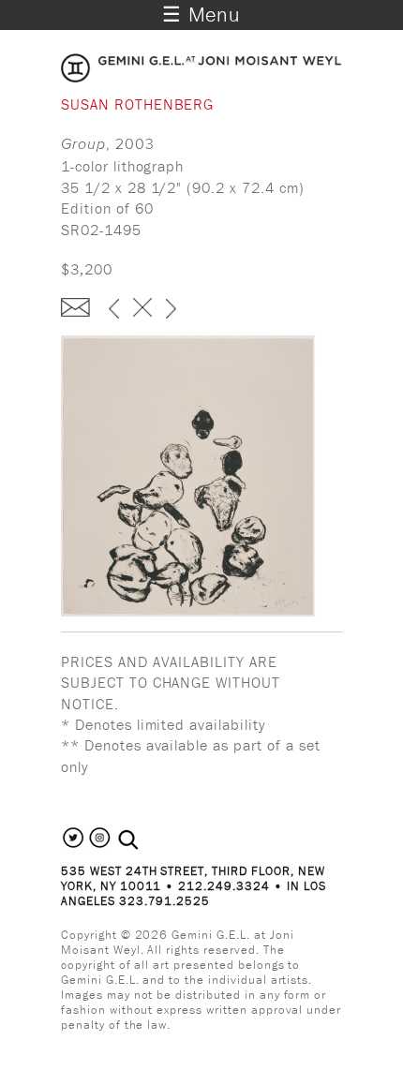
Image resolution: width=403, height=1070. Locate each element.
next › (171, 310)
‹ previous (114, 310)
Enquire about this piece (75, 307)
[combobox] (148, 840)
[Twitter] (73, 846)
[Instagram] (100, 846)
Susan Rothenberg (137, 104)
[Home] (201, 76)
